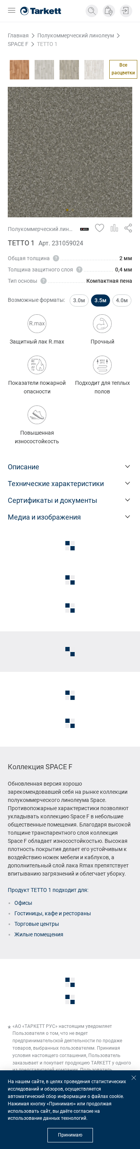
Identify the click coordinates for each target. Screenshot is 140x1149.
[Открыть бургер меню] (12, 11)
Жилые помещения (38, 934)
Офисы (23, 903)
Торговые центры (36, 924)
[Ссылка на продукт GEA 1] (19, 69)
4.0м (122, 300)
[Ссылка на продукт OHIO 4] (94, 69)
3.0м (79, 300)
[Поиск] (92, 11)
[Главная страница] (40, 11)
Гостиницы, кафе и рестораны (52, 913)
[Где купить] (109, 11)
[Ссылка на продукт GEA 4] (44, 69)
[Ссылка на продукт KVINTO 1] (69, 69)
